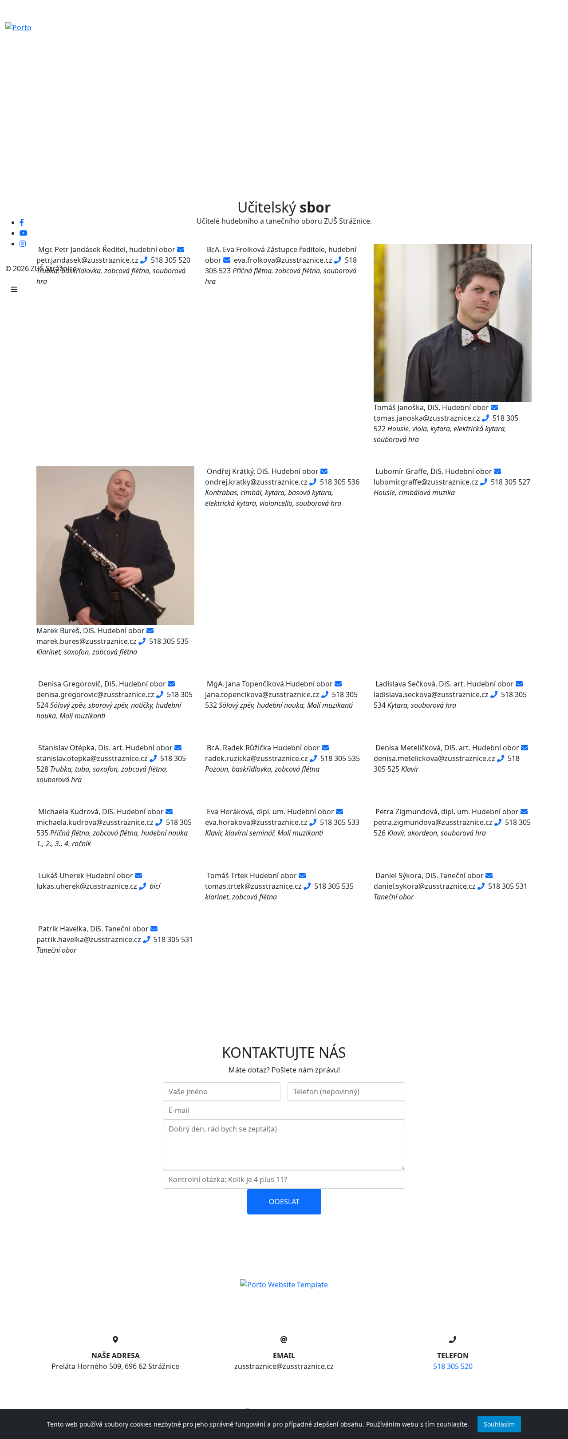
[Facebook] (22, 222)
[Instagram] (23, 243)
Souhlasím (499, 1424)
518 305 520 (453, 1366)
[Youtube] (24, 233)
